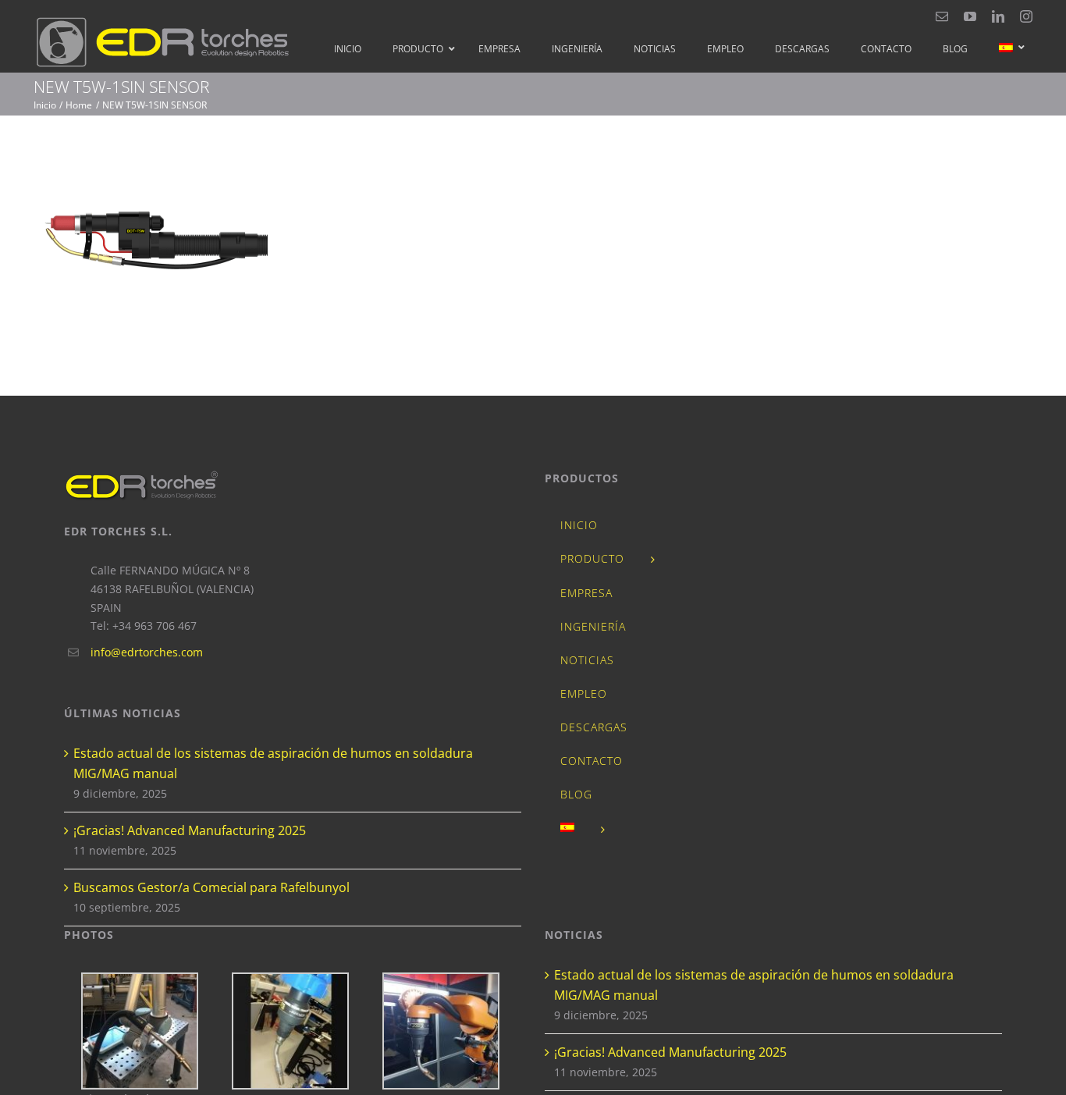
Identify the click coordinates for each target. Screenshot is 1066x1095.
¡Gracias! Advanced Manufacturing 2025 (189, 830)
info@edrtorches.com (147, 652)
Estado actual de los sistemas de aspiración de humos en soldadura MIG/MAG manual (273, 763)
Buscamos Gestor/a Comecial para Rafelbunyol (211, 887)
